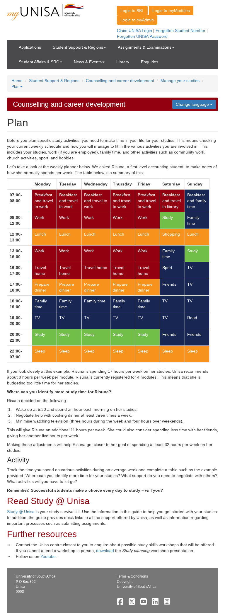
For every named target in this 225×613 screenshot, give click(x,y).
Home (17, 80)
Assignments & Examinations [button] (144, 47)
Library (122, 61)
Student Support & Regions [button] (78, 47)
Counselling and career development (120, 80)
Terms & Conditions (132, 576)
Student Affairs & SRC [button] (39, 61)
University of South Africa (136, 587)
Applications (30, 47)
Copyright (124, 582)
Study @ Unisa (21, 511)
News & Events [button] (88, 61)
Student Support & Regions (54, 80)
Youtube (48, 556)
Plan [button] (15, 86)
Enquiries (149, 61)
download (105, 550)
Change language (193, 104)
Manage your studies (180, 80)
